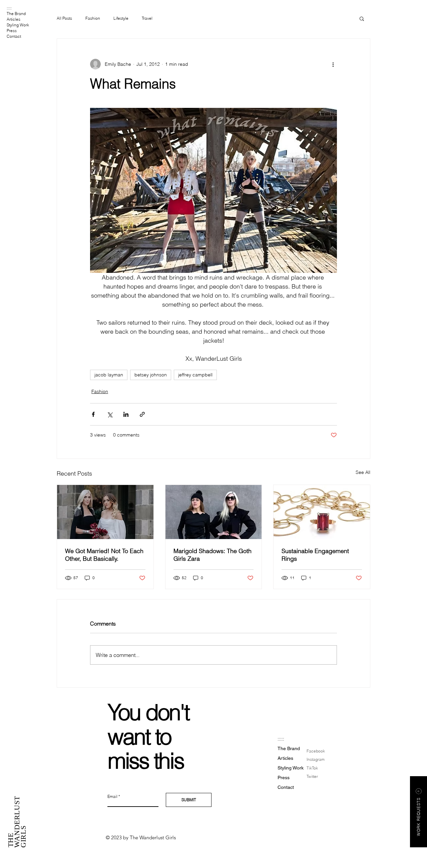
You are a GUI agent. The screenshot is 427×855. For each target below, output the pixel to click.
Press (12, 30)
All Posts (64, 18)
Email (112, 797)
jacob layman (108, 375)
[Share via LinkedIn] (126, 414)
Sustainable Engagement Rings (315, 554)
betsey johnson (150, 375)
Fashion (92, 18)
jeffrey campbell (195, 375)
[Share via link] (142, 414)
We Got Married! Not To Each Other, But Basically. (104, 554)
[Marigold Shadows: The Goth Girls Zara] (213, 512)
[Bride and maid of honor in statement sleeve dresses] (105, 512)
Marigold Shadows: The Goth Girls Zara (212, 554)
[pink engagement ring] (322, 512)
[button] (362, 18)
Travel (147, 18)
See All (363, 472)
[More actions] (333, 64)
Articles (13, 19)
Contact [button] (14, 36)
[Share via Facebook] (93, 414)
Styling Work (18, 24)
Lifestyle (120, 18)
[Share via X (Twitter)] (109, 414)
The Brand (16, 13)
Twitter (312, 776)
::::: (9, 7)
